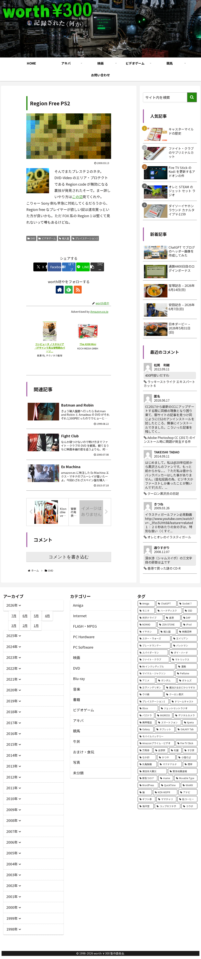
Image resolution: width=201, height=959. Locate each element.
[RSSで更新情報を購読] (78, 290)
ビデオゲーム (49, 238)
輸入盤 (65, 238)
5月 (36, 615)
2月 (25, 625)
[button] (97, 267)
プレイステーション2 (86, 238)
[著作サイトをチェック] (60, 290)
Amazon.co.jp (99, 311)
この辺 (77, 196)
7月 (13, 615)
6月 (25, 615)
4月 (47, 615)
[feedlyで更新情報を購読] (69, 290)
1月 (36, 625)
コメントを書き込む (69, 556)
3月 (13, 625)
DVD (33, 238)
